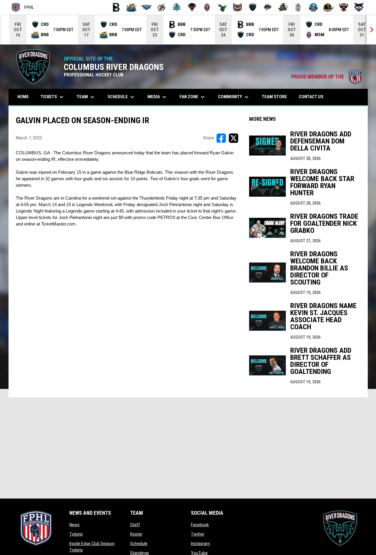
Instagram (200, 543)
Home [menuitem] (23, 96)
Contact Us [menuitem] (311, 96)
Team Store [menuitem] (276, 96)
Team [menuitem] (86, 97)
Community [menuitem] (234, 97)
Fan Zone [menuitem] (192, 97)
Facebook (200, 524)
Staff (135, 524)
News (74, 524)
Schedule (138, 543)
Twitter (197, 534)
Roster (136, 534)
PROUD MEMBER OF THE (326, 76)
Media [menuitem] (157, 97)
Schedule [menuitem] (122, 97)
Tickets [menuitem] (53, 97)
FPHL (23, 8)
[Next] (371, 29)
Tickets (76, 534)
